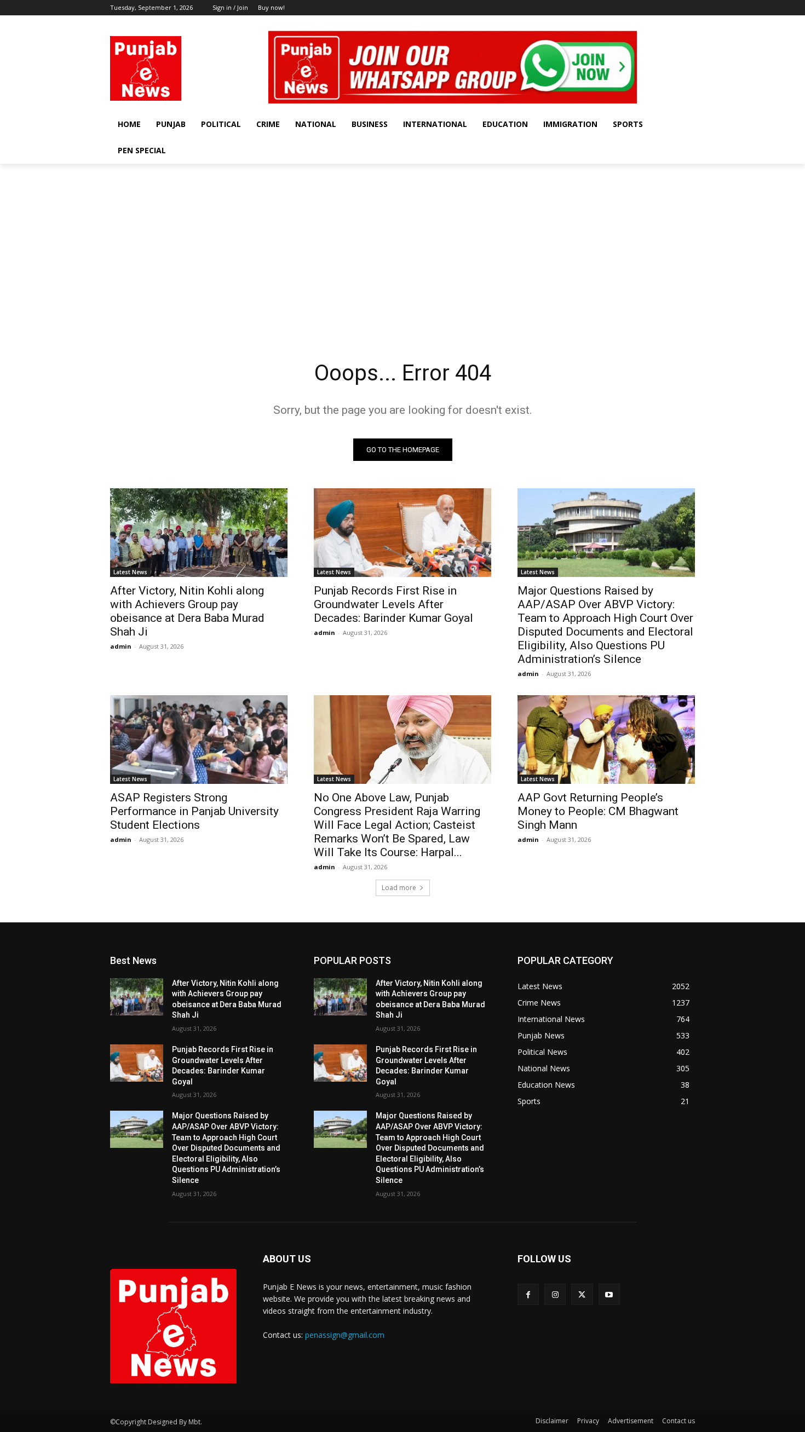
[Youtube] (688, 23)
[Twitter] (673, 23)
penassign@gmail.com (344, 1335)
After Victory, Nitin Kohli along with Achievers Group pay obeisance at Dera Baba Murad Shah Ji (187, 611)
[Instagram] (658, 23)
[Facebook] (643, 23)
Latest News (130, 572)
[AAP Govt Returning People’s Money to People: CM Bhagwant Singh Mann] (606, 739)
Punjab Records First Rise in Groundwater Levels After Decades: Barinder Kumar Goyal (393, 604)
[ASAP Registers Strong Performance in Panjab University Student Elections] (199, 739)
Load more (399, 887)
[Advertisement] (402, 245)
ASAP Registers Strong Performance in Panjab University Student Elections (194, 811)
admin (120, 646)
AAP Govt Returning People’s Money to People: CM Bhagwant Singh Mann (598, 811)
